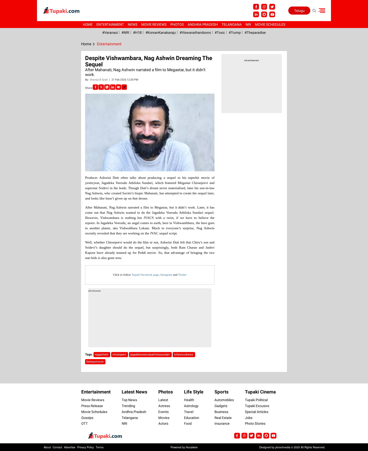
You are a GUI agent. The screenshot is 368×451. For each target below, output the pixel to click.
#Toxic (220, 33)
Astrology (191, 406)
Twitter (182, 274)
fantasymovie (95, 361)
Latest (163, 400)
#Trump (235, 33)
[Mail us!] (272, 14)
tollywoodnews (184, 354)
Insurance (222, 423)
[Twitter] (101, 87)
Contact (57, 447)
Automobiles (224, 400)
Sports (221, 392)
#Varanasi (110, 33)
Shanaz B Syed (99, 79)
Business (221, 412)
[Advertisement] (17, 147)
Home (88, 24)
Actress (164, 406)
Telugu (299, 11)
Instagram (166, 274)
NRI (248, 24)
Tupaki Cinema (260, 392)
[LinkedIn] (113, 87)
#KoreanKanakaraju (160, 33)
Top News (129, 400)
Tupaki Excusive (257, 406)
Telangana (232, 24)
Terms (100, 447)
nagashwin (102, 354)
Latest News (134, 392)
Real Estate (223, 418)
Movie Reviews (154, 24)
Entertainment (110, 24)
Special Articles (256, 412)
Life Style (193, 392)
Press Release (92, 406)
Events (163, 412)
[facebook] (95, 87)
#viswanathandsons (195, 33)
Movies (163, 418)
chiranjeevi (119, 354)
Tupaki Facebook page (145, 274)
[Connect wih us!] (256, 14)
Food (188, 423)
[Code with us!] (264, 14)
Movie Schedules (270, 24)
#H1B (137, 33)
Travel (188, 412)
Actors (163, 423)
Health (189, 400)
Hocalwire (192, 447)
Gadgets (220, 406)
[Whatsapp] (107, 87)
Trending (128, 406)
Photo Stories (255, 423)
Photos (177, 24)
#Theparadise (255, 33)
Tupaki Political (256, 400)
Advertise (69, 447)
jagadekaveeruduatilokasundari (150, 354)
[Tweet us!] (264, 7)
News (132, 24)
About (47, 447)
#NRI (125, 33)
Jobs (248, 418)
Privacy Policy (85, 447)
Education (191, 418)
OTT (84, 423)
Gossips (87, 418)
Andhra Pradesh (203, 24)
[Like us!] (256, 7)
